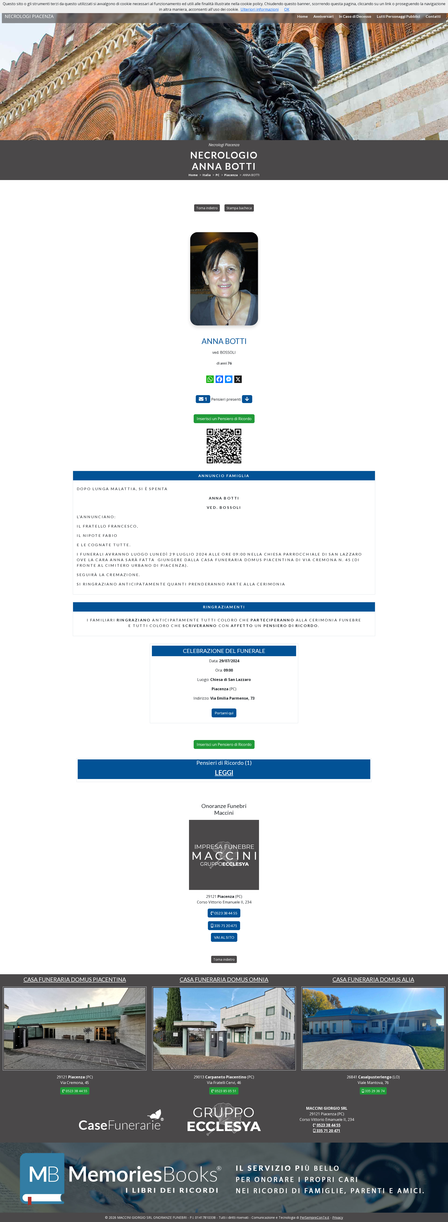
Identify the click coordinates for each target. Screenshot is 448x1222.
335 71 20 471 (225, 925)
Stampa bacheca (239, 208)
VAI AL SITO (224, 937)
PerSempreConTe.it (314, 1217)
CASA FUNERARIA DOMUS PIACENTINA (75, 979)
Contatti (433, 16)
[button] (224, 772)
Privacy (337, 1217)
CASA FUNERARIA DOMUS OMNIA (224, 979)
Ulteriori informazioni (260, 9)
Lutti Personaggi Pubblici (398, 16)
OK (286, 9)
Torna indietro (207, 208)
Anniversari (323, 16)
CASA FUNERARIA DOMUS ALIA (373, 979)
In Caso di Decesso (355, 16)
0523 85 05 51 (225, 1091)
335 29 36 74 (374, 1091)
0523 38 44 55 (225, 913)
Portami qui (224, 713)
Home (302, 16)
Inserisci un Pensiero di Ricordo (224, 418)
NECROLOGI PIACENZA (29, 16)
